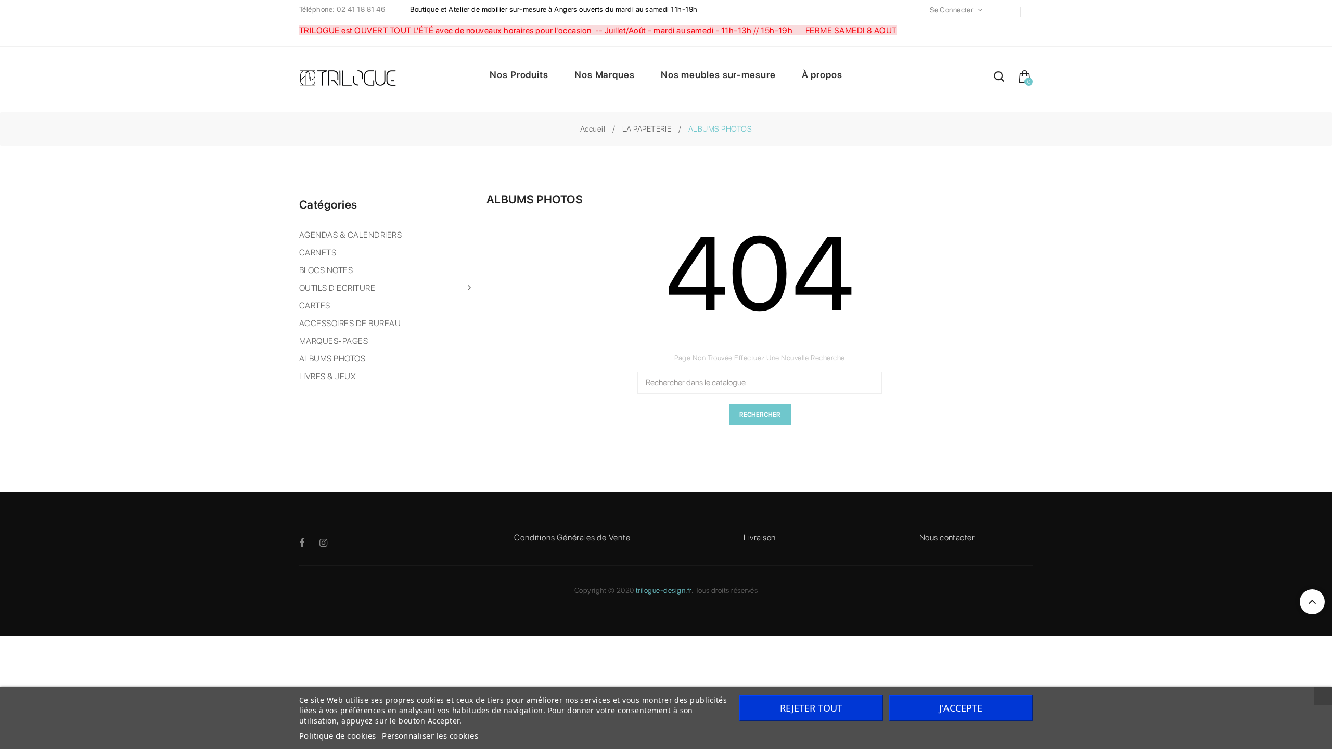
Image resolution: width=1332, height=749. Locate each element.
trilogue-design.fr (663, 590)
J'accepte (960, 708)
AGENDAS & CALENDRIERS (350, 235)
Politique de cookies (337, 735)
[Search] (999, 78)
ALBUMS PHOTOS (332, 359)
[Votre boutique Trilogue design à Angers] (353, 79)
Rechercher (759, 414)
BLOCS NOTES (326, 270)
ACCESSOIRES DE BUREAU (350, 323)
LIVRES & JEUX (327, 376)
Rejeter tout (811, 708)
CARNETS (317, 252)
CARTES (314, 306)
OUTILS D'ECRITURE (337, 288)
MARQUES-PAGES (333, 341)
